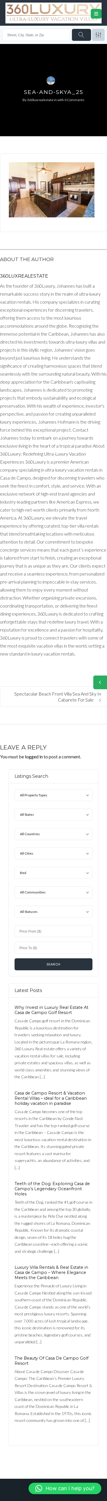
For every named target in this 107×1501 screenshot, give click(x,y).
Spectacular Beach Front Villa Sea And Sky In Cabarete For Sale (57, 696)
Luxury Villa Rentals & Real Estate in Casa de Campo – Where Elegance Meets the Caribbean (51, 1272)
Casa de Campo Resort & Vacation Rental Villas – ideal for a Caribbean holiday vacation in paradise (51, 1098)
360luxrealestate (40, 100)
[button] (65, 1488)
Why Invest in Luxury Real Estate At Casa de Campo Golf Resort (51, 1010)
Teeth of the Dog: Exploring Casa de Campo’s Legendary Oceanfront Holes (52, 1189)
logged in (34, 756)
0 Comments (74, 100)
